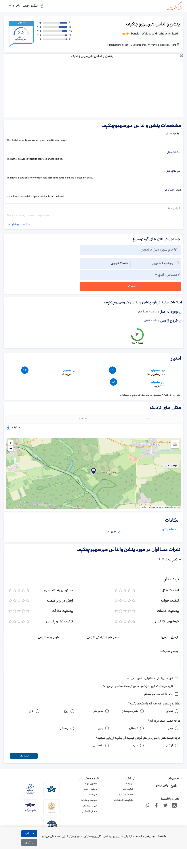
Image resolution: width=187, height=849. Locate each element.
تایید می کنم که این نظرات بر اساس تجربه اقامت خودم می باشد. (136, 686)
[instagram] (174, 805)
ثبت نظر (24, 756)
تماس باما (128, 789)
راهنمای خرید (90, 789)
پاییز (100, 728)
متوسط (133, 745)
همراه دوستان (130, 711)
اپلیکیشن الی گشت (123, 800)
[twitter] (165, 805)
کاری (31, 711)
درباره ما (129, 783)
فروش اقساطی (89, 811)
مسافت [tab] (83, 419)
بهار (170, 728)
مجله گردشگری (126, 795)
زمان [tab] (149, 419)
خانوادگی (98, 711)
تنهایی (169, 711)
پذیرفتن (29, 834)
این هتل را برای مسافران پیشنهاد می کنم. (149, 679)
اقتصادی (98, 745)
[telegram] (147, 805)
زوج (66, 711)
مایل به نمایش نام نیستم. (158, 694)
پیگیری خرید (91, 783)
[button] (93, 471)
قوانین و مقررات (89, 800)
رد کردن (29, 842)
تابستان (133, 728)
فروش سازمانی (89, 806)
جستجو (131, 286)
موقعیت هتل (171, 465)
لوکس (169, 745)
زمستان (64, 728)
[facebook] (156, 805)
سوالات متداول (89, 795)
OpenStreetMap (158, 507)
